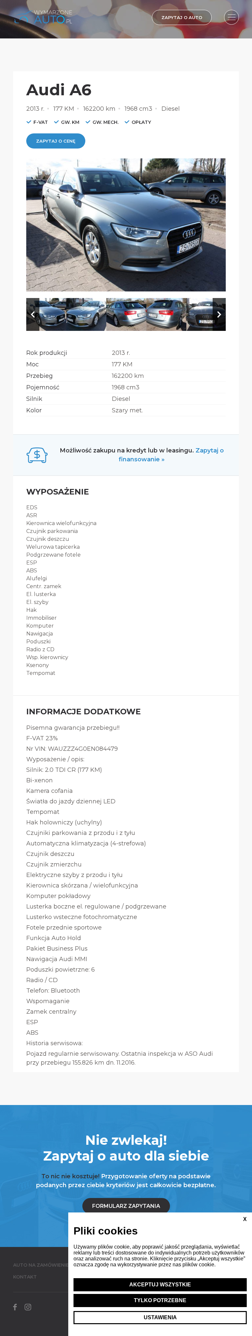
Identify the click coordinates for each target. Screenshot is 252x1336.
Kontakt (25, 1277)
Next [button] (219, 314)
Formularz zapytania (126, 1206)
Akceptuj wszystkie (160, 1284)
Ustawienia (160, 1317)
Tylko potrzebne (160, 1300)
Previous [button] (32, 314)
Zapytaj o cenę (55, 141)
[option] (126, 224)
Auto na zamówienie (41, 1265)
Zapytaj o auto (181, 17)
